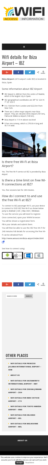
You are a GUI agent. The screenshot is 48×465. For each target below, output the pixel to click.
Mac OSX (26, 211)
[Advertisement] (22, 32)
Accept (20, 462)
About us (15, 375)
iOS (18, 211)
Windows (35, 211)
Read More (29, 462)
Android (12, 211)
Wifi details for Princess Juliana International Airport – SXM (24, 366)
